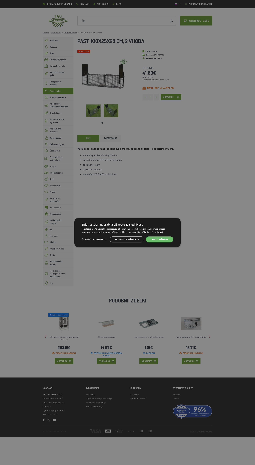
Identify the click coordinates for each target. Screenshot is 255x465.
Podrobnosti (157, 232)
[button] (94, 239)
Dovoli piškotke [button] (159, 239)
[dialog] (127, 232)
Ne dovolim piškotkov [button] (127, 239)
